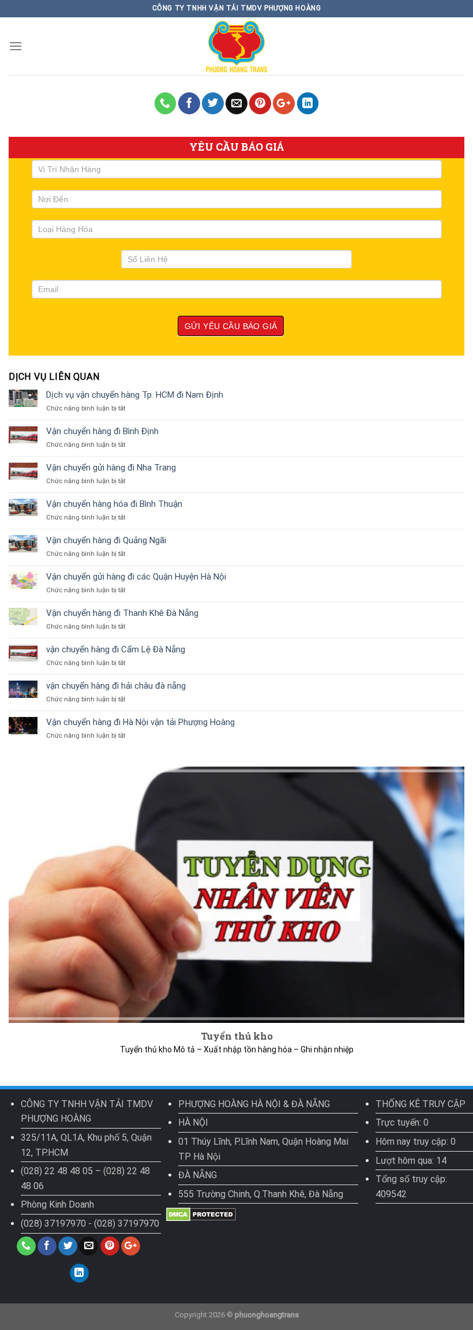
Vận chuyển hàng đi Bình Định (102, 431)
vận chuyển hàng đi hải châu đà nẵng (116, 686)
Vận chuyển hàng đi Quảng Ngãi (106, 540)
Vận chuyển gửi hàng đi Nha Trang (111, 467)
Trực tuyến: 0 (402, 1122)
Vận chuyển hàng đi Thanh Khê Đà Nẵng (122, 613)
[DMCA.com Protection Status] (201, 1214)
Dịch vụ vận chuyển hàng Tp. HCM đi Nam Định (134, 395)
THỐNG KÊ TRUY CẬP (421, 1104)
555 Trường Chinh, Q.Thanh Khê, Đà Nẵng (260, 1194)
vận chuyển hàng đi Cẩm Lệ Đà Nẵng (115, 649)
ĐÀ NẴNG (197, 1175)
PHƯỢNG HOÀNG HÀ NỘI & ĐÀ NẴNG (254, 1104)
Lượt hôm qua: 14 (411, 1160)
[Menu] (15, 46)
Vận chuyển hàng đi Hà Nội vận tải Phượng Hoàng (140, 722)
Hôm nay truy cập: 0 (416, 1141)
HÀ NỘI (193, 1122)
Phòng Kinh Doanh (57, 1204)
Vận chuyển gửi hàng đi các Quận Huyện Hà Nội (136, 576)
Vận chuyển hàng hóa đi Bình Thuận (114, 504)
